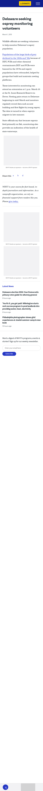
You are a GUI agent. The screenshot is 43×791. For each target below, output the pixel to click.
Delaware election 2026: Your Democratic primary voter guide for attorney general (20, 293)
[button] (5, 787)
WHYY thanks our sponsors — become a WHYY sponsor (21, 167)
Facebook (13, 175)
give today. (14, 201)
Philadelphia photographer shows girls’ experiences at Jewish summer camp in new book (21, 320)
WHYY (9, 3)
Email (22, 175)
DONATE (26, 3)
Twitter (18, 175)
